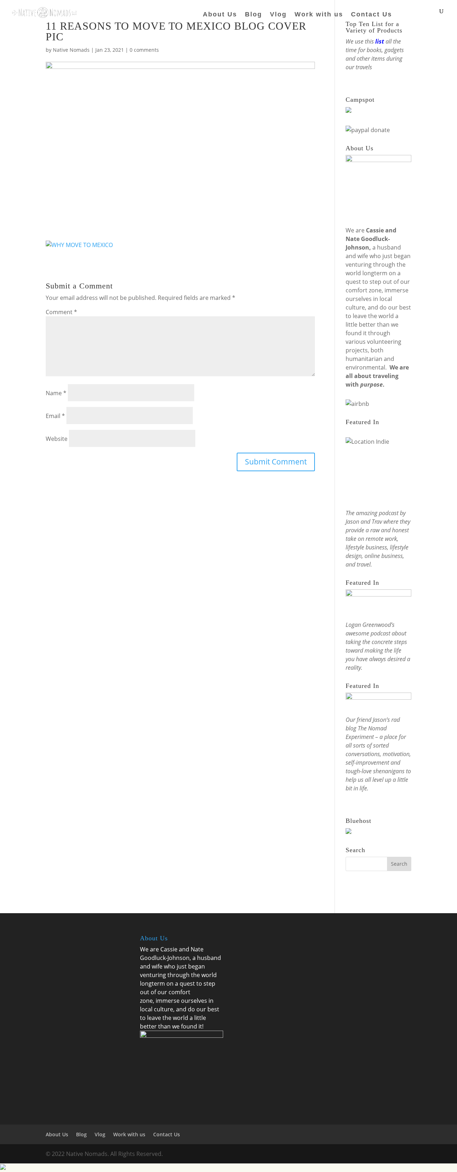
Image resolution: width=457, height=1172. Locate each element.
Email (55, 416)
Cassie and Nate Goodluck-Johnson (371, 238)
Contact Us (371, 15)
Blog (253, 15)
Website (56, 439)
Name (56, 393)
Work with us (319, 15)
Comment (61, 312)
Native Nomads (71, 49)
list (379, 41)
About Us (220, 15)
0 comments (144, 49)
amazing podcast (377, 513)
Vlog (278, 15)
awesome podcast (368, 633)
